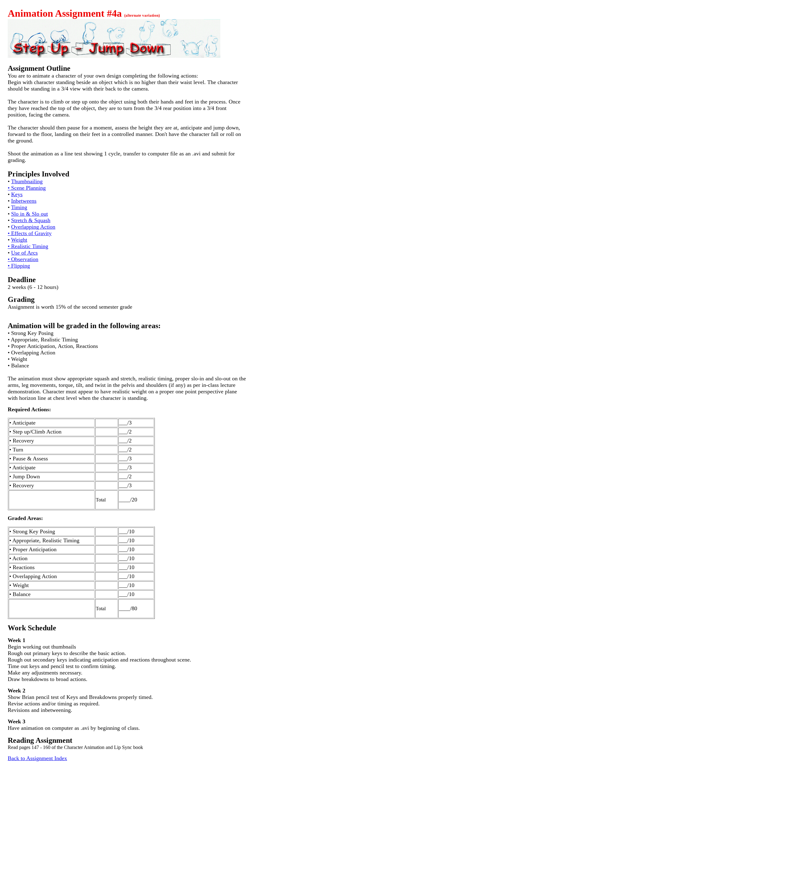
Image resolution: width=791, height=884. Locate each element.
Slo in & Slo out (29, 214)
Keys (17, 194)
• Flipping (19, 266)
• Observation (23, 259)
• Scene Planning (27, 188)
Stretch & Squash (30, 220)
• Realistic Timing (28, 246)
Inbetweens (23, 201)
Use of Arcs (24, 253)
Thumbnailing (27, 181)
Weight (19, 240)
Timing (19, 207)
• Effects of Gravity (30, 233)
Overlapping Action (33, 227)
